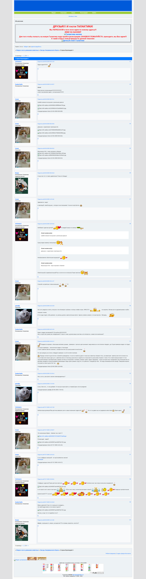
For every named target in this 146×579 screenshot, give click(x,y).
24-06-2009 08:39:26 (49, 123)
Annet (17, 99)
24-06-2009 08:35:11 (49, 99)
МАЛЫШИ (40, 459)
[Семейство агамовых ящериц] (32, 559)
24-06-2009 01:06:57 (49, 84)
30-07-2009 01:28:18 (49, 502)
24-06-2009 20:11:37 (49, 281)
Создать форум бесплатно (123, 553)
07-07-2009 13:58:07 (49, 430)
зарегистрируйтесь (36, 46)
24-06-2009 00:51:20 (49, 61)
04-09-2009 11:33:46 (49, 520)
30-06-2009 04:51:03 (49, 329)
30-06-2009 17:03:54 (49, 383)
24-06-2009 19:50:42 (49, 223)
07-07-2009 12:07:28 (49, 407)
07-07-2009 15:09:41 (49, 479)
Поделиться (41, 61)
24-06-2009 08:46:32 (49, 148)
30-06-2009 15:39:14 (49, 373)
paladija (17, 306)
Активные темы (73, 16)
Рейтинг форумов (110, 553)
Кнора (17, 173)
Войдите (26, 46)
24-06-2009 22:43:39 (49, 305)
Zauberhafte (19, 84)
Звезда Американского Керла (49, 50)
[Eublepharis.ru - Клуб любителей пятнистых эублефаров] (41, 559)
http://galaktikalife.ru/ (77, 574)
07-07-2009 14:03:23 (49, 454)
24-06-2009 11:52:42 (49, 199)
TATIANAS (18, 61)
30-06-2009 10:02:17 (49, 341)
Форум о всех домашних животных (27, 50)
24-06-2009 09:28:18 (49, 173)
